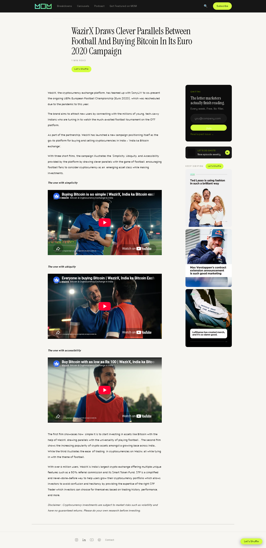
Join (209, 128)
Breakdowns (64, 6)
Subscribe (222, 6)
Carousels (83, 6)
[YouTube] (92, 540)
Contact (109, 539)
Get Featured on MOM (123, 6)
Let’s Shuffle (81, 68)
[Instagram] (76, 540)
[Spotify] (99, 540)
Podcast (99, 6)
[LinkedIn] (84, 540)
